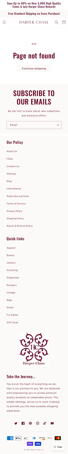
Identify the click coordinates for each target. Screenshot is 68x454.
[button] (4, 22)
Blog (9, 181)
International (14, 188)
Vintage (11, 292)
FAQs (10, 158)
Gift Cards (12, 322)
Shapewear (13, 277)
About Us (12, 151)
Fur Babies (12, 315)
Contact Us (13, 166)
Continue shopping (34, 68)
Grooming (12, 270)
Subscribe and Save (18, 196)
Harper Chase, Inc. (37, 450)
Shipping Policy (15, 218)
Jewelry (11, 262)
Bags (9, 300)
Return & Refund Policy (20, 226)
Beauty (11, 255)
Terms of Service (16, 203)
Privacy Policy (14, 211)
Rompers (12, 285)
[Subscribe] (57, 125)
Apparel (11, 247)
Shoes (10, 307)
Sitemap (11, 173)
